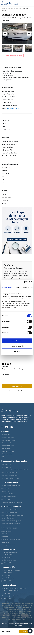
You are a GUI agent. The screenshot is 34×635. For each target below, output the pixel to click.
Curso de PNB (5, 488)
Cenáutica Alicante (8, 585)
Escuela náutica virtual (7, 437)
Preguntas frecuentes (7, 451)
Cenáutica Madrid (8, 549)
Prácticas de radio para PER (9, 512)
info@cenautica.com (10, 560)
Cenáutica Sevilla (8, 567)
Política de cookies (14, 623)
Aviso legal (5, 623)
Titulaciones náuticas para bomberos (11, 502)
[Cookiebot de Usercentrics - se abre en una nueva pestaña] (24, 282)
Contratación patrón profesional (10, 539)
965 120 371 (7, 593)
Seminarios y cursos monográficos (11, 521)
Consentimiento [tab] (7, 287)
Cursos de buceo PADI (7, 518)
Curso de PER (5, 491)
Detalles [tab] (17, 287)
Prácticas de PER (6, 467)
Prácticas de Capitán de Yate (9, 475)
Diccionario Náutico (6, 454)
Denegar (17, 351)
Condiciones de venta (26, 623)
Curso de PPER (5, 499)
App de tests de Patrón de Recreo (10, 523)
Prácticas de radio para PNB (9, 510)
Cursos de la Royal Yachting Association (12, 515)
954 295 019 (7, 575)
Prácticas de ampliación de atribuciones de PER (14, 470)
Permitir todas (17, 341)
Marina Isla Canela (13, 108)
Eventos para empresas (8, 545)
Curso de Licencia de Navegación (10, 486)
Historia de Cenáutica (7, 443)
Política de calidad (17, 625)
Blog (2, 457)
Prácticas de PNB (6, 464)
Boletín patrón (5, 542)
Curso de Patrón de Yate (8, 494)
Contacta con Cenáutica (8, 440)
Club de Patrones (6, 534)
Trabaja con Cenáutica (7, 446)
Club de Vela (4, 536)
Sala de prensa (5, 448)
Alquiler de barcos (6, 531)
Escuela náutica (5, 435)
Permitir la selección (17, 346)
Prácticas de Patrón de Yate (9, 472)
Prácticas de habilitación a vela (10, 478)
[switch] (29, 321)
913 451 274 (7, 557)
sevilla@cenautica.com (10, 578)
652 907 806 (7, 563)
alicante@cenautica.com (11, 596)
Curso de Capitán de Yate (8, 497)
